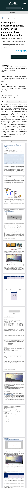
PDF (12, 57)
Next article (22, 51)
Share (23, 57)
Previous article (22, 50)
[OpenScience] (14, 3)
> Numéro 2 (15, 18)
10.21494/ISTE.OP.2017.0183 (8, 97)
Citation (18, 57)
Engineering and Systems (6, 17)
